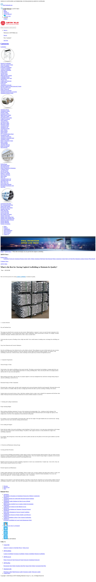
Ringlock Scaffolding (40, 553)
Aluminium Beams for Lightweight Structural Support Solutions (19, 498)
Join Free (6, 40)
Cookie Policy (7, 573)
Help (5, 10)
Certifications (7, 229)
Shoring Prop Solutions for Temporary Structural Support (17, 508)
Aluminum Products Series (21, 258)
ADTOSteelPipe (7, 562)
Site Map (16, 547)
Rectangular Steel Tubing (10, 565)
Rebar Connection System (59, 258)
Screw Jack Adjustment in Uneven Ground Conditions (16, 511)
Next (5, 488)
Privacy (20, 547)
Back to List (6, 487)
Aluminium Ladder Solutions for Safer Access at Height (17, 500)
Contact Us (6, 234)
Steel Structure (48, 258)
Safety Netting (31, 258)
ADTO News (7, 233)
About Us (6, 547)
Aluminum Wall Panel (40, 258)
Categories (5, 44)
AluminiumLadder (8, 568)
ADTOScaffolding (7, 550)
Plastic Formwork (8, 559)
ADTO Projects (7, 231)
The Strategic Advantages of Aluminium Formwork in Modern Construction (22, 495)
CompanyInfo (6, 544)
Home (5, 226)
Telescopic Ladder (36, 571)
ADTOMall (10, 534)
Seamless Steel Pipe (20, 565)
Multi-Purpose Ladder (17, 571)
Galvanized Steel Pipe (40, 565)
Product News (4, 257)
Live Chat (8, 16)
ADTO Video (4, 264)
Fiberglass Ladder (8, 571)
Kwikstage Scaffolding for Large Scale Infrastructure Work (18, 519)
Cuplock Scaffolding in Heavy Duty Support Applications (17, 516)
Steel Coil (67, 258)
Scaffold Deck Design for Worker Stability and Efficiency (17, 514)
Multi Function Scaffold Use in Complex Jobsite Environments (18, 503)
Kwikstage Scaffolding (19, 553)
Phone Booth (92, 258)
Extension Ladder (27, 571)
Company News (4, 261)
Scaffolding (6, 258)
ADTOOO (6, 12)
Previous (6, 486)
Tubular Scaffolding (29, 553)
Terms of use (26, 547)
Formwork (11, 258)
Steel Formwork (16, 559)
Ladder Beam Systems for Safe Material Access (15, 506)
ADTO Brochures (8, 230)
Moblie (5, 11)
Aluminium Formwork (34, 559)
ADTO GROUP (8, 14)
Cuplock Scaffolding (8, 553)
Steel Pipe (72, 258)
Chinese (5, 19)
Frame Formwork (24, 559)
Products (6, 227)
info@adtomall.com (12, 530)
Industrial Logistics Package (82, 258)
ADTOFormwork (7, 556)
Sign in (5, 30)
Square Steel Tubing (30, 565)
